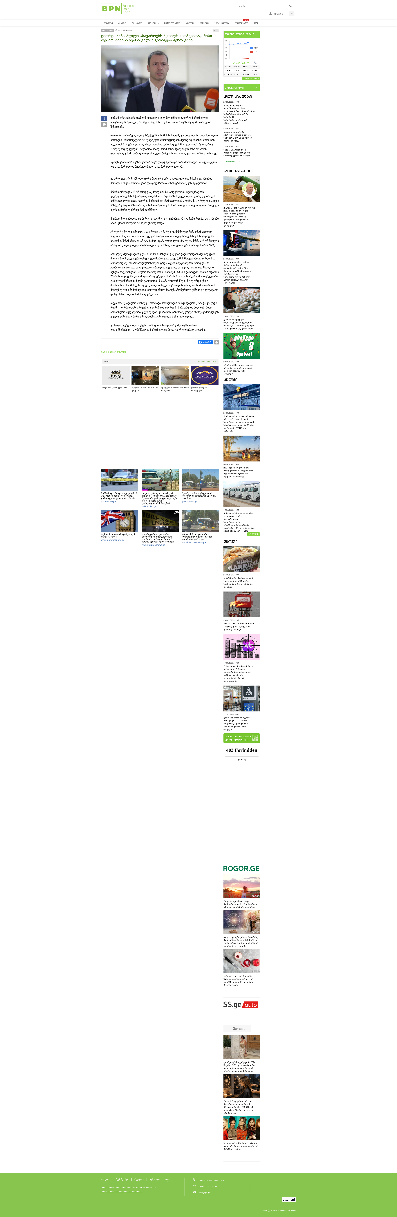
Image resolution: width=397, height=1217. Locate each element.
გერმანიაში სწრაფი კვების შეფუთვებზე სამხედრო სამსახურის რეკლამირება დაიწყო (238, 582)
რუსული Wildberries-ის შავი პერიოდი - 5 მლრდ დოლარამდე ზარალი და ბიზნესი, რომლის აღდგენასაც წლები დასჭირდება (238, 673)
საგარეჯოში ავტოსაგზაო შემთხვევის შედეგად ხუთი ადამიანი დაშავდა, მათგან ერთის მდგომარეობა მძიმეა (158, 538)
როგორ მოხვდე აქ (207, 361)
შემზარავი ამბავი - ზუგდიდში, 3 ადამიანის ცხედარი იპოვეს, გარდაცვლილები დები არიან (119, 495)
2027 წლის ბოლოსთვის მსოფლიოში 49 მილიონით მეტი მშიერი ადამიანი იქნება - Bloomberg (238, 472)
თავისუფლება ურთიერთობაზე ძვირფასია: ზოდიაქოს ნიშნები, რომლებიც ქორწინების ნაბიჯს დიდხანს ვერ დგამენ (241, 941)
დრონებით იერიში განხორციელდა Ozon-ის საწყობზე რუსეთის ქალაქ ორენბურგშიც (237, 136)
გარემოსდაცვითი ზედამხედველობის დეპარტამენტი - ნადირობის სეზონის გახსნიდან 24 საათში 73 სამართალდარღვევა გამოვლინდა (239, 114)
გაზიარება (207, 342)
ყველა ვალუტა (250, 78)
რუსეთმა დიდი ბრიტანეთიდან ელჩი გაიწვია (118, 535)
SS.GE (106, 361)
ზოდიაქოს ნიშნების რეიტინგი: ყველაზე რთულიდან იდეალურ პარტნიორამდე (241, 1146)
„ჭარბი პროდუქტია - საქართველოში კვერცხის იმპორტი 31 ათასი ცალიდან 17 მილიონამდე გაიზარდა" (239, 324)
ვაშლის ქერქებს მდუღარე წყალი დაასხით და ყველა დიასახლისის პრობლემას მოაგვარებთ (238, 980)
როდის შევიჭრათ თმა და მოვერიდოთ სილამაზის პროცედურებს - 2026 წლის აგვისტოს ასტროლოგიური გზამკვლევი (238, 1107)
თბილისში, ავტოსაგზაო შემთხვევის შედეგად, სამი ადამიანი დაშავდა (197, 536)
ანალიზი (230, 380)
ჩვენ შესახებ (122, 1179)
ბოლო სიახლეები (237, 96)
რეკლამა (139, 1179)
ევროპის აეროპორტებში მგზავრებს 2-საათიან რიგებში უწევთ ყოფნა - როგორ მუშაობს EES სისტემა (237, 724)
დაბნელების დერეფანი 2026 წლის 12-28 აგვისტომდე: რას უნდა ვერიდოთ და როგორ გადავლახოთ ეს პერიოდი (239, 1066)
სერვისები (155, 1179)
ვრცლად (253, 534)
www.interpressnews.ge (113, 540)
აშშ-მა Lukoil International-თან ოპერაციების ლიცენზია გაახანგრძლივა (238, 626)
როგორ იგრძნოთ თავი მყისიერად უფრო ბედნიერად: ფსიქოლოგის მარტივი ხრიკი (240, 904)
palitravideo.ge (108, 501)
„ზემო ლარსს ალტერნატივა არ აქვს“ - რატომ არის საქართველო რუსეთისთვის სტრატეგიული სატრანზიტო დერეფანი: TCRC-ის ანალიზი (238, 423)
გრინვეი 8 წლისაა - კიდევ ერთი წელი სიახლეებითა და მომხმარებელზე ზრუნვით (238, 369)
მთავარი (105, 1179)
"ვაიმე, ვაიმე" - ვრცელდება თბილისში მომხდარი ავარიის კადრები (199, 495)
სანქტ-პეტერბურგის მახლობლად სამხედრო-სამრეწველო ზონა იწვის (237, 153)
